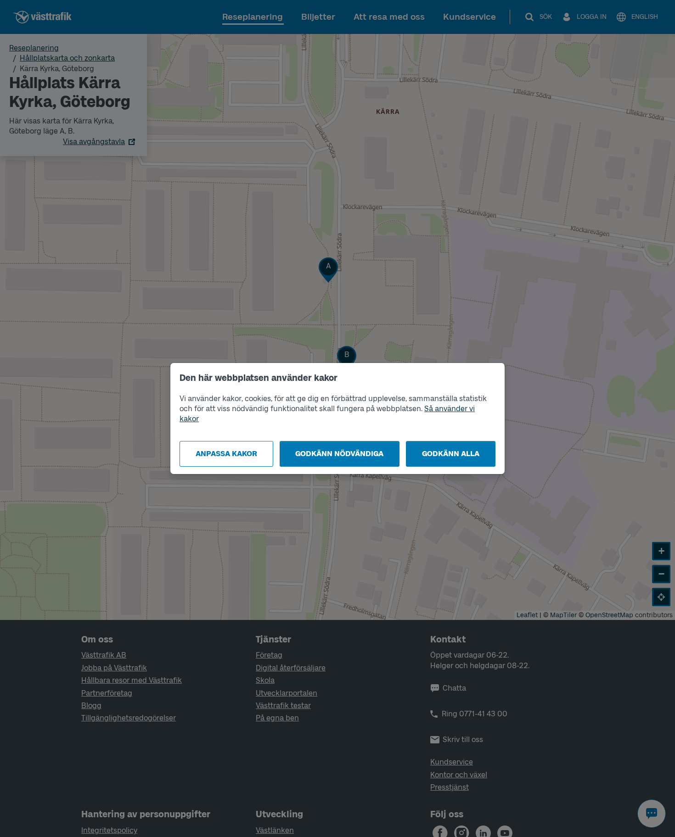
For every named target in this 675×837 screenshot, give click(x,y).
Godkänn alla (450, 453)
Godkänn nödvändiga (339, 453)
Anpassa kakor (226, 453)
